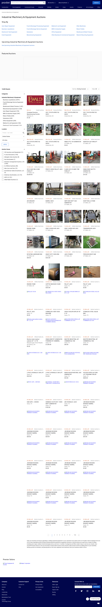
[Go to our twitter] (81, 591)
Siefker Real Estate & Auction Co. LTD (76, 139)
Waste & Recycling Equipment (85, 35)
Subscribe (96, 586)
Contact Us (21, 584)
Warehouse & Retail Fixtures (84, 32)
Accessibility (38, 589)
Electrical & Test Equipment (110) (12, 125)
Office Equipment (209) (9, 120)
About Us (4, 584)
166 (75, 535)
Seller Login (55, 584)
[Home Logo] (6, 3)
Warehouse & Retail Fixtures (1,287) (13, 106)
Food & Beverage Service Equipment (37, 29)
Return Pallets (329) (8, 116)
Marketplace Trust (6, 597)
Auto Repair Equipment (8, 26)
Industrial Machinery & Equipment (10, 12)
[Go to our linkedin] (93, 591)
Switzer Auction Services (58, 282)
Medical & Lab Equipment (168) (12, 123)
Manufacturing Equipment (34, 35)
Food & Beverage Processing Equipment (38, 26)
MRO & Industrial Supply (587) (11, 113)
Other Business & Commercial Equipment (63, 35)
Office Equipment (56, 32)
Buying (54, 592)
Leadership (4, 592)
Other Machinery (81, 26)
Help (20, 587)
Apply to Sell (55, 589)
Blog (3, 589)
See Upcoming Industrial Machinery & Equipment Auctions (18, 45)
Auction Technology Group (6, 600)
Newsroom (4, 594)
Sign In (96, 2)
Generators (30, 32)
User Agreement (39, 587)
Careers (4, 587)
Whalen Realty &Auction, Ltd (39, 337)
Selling (54, 594)
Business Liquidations (8, 29)
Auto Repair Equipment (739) (11, 111)
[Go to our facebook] (76, 591)
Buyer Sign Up (55, 587)
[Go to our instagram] (87, 591)
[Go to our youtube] (99, 591)
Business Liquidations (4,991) (11, 100)
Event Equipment (6, 35)
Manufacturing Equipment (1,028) (12, 108)
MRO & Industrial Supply (58, 29)
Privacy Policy (38, 584)
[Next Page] (79, 535)
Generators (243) (7, 118)
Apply (5, 144)
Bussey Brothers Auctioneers (58, 110)
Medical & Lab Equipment (59, 26)
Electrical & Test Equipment (9, 32)
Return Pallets (80, 29)
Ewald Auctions (40, 110)
